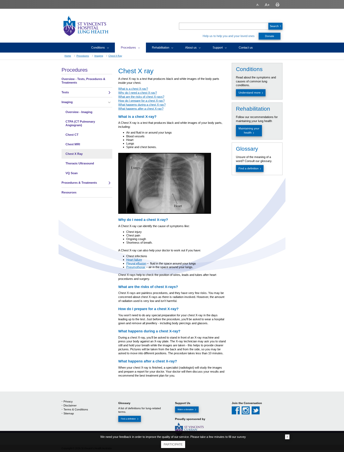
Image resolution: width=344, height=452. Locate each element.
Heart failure (134, 259)
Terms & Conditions (76, 409)
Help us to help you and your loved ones (229, 36)
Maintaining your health (248, 130)
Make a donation (186, 409)
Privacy (68, 401)
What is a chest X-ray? (133, 88)
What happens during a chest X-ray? (142, 104)
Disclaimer (70, 405)
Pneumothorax (135, 267)
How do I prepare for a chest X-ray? (141, 100)
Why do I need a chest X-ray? (137, 92)
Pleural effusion (136, 263)
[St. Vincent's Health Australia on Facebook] (236, 410)
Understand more (249, 92)
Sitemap (69, 413)
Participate (173, 444)
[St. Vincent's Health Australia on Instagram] (246, 410)
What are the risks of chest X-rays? (141, 96)
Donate (269, 36)
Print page (277, 5)
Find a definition (248, 168)
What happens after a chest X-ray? (140, 108)
